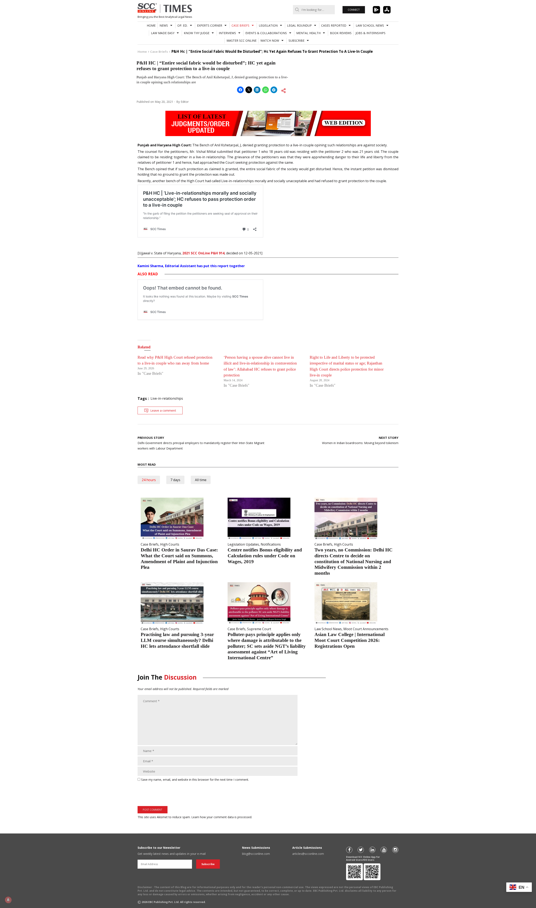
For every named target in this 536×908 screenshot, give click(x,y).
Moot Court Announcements (365, 629)
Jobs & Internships (370, 33)
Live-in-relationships (167, 398)
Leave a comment (163, 410)
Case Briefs (240, 25)
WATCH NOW (269, 41)
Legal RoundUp (299, 25)
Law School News (370, 25)
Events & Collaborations (266, 33)
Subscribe (296, 41)
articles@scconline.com (308, 854)
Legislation (268, 25)
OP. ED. (182, 25)
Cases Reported (333, 25)
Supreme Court (259, 629)
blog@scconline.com (256, 854)
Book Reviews (341, 33)
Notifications (271, 544)
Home (151, 25)
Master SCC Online (241, 41)
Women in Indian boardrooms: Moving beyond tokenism (360, 440)
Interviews (227, 33)
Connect (354, 10)
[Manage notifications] (8, 899)
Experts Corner (209, 25)
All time (200, 480)
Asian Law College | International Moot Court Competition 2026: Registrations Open (349, 640)
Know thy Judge (196, 33)
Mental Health (308, 33)
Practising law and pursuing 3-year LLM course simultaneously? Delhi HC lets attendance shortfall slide (177, 640)
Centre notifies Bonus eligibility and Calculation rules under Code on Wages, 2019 (265, 555)
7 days (175, 480)
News (164, 25)
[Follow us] (349, 850)
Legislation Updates (243, 544)
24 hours (149, 480)
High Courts (169, 544)
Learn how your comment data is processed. (221, 817)
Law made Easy (162, 33)
